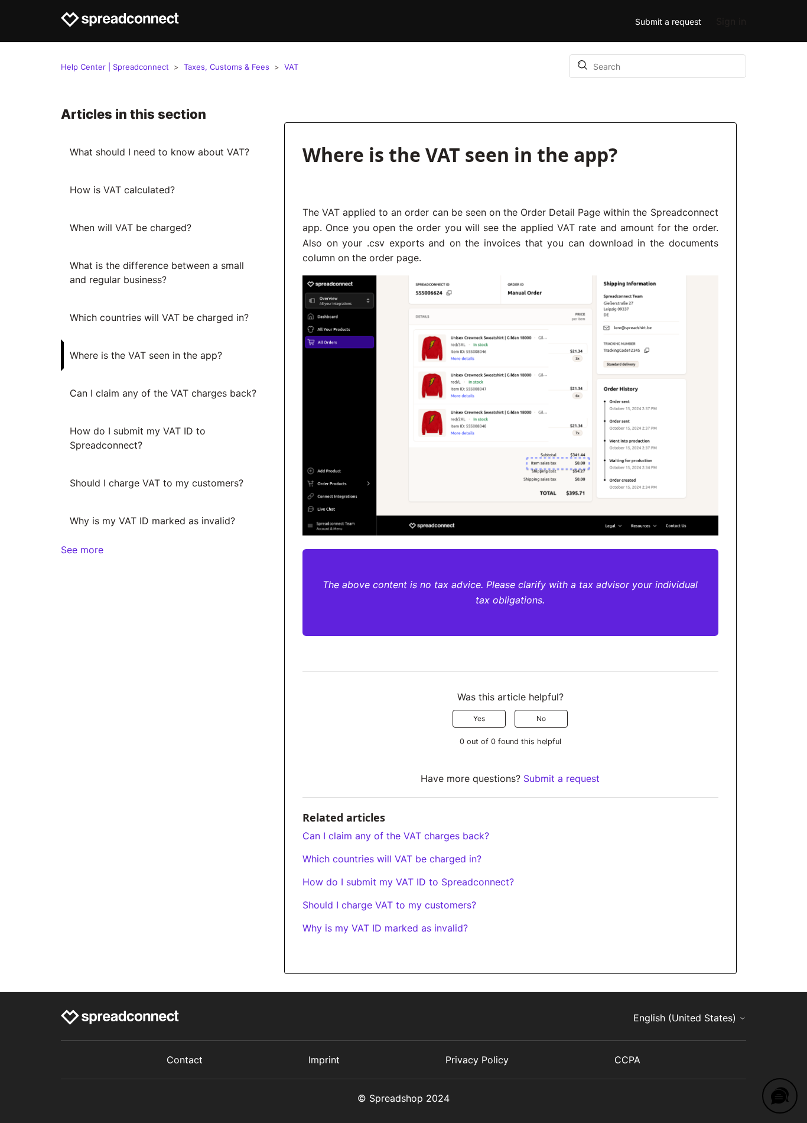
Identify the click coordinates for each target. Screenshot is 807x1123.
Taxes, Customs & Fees (226, 67)
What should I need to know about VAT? (159, 152)
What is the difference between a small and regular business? (157, 272)
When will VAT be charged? (130, 227)
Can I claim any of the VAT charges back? (163, 393)
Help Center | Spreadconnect (116, 67)
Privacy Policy (477, 1060)
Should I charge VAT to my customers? (156, 483)
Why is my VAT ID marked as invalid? (152, 521)
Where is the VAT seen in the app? (146, 355)
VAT (291, 67)
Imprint (324, 1060)
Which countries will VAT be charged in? (159, 317)
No (541, 718)
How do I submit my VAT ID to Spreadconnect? (138, 438)
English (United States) (686, 1017)
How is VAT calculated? (122, 190)
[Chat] (780, 1096)
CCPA (627, 1060)
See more (82, 550)
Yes (479, 718)
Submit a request (668, 22)
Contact (185, 1060)
